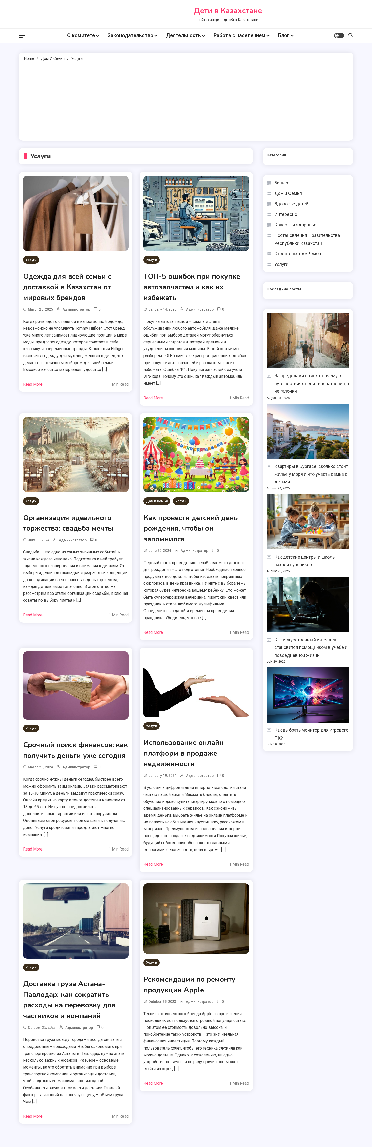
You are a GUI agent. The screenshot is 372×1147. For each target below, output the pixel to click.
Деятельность (183, 35)
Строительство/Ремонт (298, 253)
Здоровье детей (291, 203)
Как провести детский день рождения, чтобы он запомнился (190, 528)
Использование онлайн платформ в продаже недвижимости (183, 753)
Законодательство (130, 35)
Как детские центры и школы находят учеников (305, 560)
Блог (284, 35)
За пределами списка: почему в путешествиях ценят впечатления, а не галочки (311, 383)
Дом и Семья (157, 501)
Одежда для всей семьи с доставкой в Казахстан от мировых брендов (67, 287)
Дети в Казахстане (228, 11)
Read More (33, 384)
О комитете (81, 35)
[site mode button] (339, 35)
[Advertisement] (186, 100)
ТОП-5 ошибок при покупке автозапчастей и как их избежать (191, 287)
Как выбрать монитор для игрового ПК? (311, 734)
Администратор (76, 309)
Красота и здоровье (295, 224)
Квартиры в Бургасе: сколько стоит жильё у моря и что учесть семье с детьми (311, 474)
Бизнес (282, 182)
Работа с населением (239, 35)
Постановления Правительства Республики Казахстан (307, 239)
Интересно (285, 214)
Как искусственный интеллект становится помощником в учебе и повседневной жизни (310, 647)
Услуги (31, 260)
